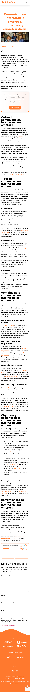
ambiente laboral (8, 325)
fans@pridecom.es (11, 676)
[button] (26, 2)
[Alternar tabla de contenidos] (11, 47)
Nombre (4, 595)
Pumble (8, 388)
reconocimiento (6, 491)
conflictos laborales (11, 376)
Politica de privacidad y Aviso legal (19, 681)
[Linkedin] (13, 670)
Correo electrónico (7, 603)
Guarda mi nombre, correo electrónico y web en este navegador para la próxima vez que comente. (14, 620)
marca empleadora (12, 464)
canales (20, 137)
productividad (8, 406)
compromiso (8, 452)
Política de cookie (14, 683)
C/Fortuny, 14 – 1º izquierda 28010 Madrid (15, 678)
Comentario (5, 575)
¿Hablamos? (15, 107)
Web (2, 610)
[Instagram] (17, 670)
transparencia (18, 468)
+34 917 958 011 (20, 676)
